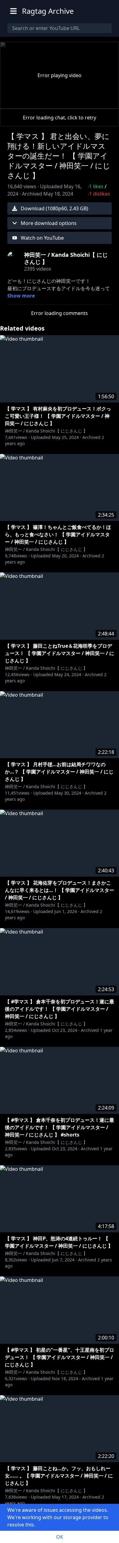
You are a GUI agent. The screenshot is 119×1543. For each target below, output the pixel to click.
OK (59, 1537)
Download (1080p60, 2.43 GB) (54, 208)
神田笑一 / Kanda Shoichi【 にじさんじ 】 (46, 431)
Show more (21, 295)
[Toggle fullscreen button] (104, 102)
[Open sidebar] (13, 11)
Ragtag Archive (48, 11)
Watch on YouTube (42, 237)
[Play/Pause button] (14, 102)
